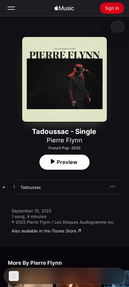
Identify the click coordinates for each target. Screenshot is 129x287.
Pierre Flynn (64, 140)
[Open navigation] (11, 8)
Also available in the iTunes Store (44, 230)
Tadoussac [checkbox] (30, 187)
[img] (64, 8)
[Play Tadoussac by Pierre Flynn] (14, 187)
